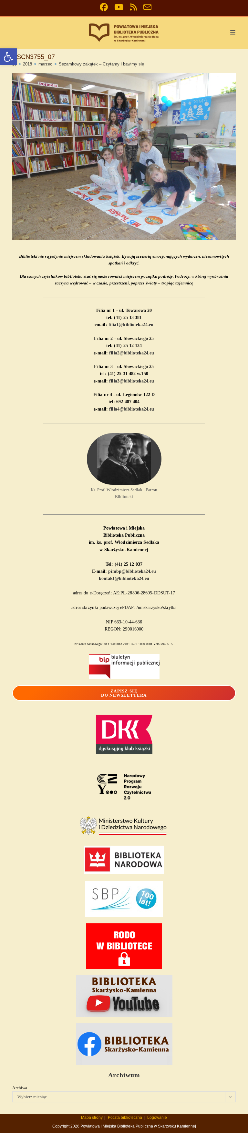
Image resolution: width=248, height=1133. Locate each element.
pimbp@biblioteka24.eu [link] (132, 571)
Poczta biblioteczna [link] (125, 1117)
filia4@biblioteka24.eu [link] (131, 409)
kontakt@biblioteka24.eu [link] (124, 578)
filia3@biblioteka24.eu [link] (131, 381)
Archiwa (19, 1087)
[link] (8, 56)
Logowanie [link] (157, 1117)
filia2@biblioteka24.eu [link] (131, 353)
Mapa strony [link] (92, 1117)
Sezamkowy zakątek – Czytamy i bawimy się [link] (101, 64)
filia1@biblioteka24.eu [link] (130, 324)
